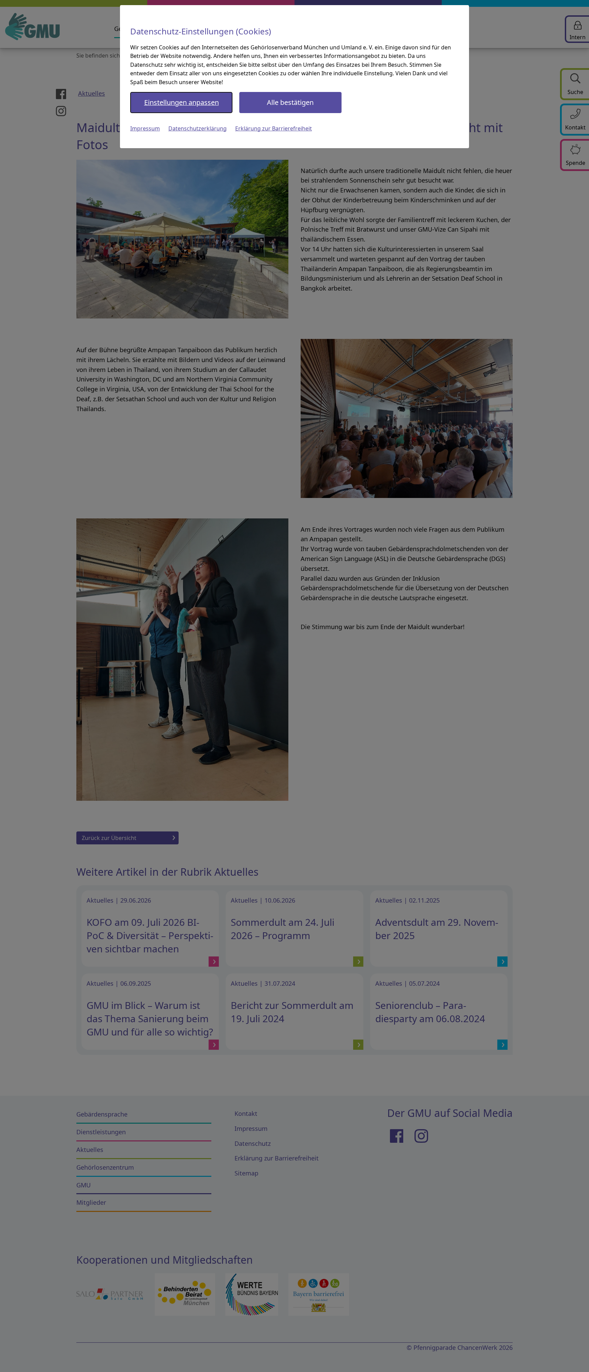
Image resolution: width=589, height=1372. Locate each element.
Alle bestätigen (290, 102)
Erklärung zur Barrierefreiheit (273, 128)
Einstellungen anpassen (181, 102)
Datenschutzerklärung (197, 128)
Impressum (145, 128)
